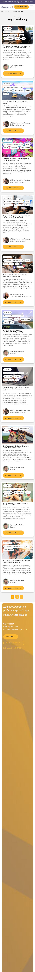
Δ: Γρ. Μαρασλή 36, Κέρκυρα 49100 (15, 629)
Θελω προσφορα (21, 7)
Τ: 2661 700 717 (8, 624)
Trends (21, 35)
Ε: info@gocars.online (10, 627)
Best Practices (8, 90)
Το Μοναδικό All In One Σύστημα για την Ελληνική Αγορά (17, 2)
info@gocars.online (18, 11)
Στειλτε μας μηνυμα (13, 643)
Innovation (17, 376)
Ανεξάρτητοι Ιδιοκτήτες (10, 35)
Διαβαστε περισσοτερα (13, 73)
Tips (23, 38)
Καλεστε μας (10, 637)
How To (18, 38)
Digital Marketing (8, 38)
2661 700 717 (5, 11)
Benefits (28, 90)
